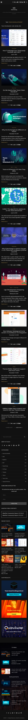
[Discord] (24, 2)
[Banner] (14, 628)
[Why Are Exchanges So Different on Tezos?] (14, 117)
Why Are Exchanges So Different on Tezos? (14, 130)
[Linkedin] (7, 445)
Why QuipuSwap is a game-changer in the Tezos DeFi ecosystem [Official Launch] (14, 250)
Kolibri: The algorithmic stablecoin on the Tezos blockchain (14, 209)
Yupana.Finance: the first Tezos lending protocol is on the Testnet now (18, 683)
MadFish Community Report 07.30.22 (13, 513)
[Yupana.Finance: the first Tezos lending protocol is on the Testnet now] (5, 683)
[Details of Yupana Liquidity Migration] (21, 528)
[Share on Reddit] (14, 65)
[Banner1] (14, 589)
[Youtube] (17, 2)
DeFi (12, 167)
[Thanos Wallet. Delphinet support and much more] (14, 356)
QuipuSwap (14, 48)
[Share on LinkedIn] (13, 65)
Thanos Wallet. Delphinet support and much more (14, 369)
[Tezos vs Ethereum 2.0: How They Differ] (14, 156)
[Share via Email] (19, 65)
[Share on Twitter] (11, 65)
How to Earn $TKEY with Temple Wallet (6, 534)
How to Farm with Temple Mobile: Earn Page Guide (7, 550)
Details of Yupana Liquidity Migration (20, 534)
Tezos (16, 167)
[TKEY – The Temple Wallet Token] (21, 559)
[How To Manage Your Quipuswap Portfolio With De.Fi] (14, 37)
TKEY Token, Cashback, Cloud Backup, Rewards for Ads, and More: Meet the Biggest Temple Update (7, 568)
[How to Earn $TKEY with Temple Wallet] (7, 528)
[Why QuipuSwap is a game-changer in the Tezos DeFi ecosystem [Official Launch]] (14, 235)
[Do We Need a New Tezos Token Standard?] (14, 77)
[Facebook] (2, 445)
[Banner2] (14, 609)
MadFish (14, 459)
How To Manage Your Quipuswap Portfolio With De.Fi (14, 51)
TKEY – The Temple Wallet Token (20, 565)
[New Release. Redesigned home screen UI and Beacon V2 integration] (14, 318)
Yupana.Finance (14, 481)
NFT (14, 462)
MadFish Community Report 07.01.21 (13, 515)
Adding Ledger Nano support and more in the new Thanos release (14, 409)
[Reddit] (22, 2)
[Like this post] (8, 65)
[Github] (19, 2)
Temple (14, 366)
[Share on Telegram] (18, 65)
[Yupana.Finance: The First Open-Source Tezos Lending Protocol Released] (5, 692)
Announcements (14, 453)
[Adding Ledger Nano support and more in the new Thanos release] (14, 395)
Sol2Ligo (14, 469)
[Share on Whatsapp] (16, 65)
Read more (4, 63)
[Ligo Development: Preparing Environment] (14, 276)
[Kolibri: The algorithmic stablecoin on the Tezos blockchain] (14, 196)
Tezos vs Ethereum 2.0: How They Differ (14, 170)
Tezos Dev (14, 88)
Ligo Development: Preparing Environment (14, 290)
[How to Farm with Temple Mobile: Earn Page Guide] (7, 542)
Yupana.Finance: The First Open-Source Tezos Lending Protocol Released (18, 692)
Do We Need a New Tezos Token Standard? (14, 91)
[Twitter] (14, 2)
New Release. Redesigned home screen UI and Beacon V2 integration (14, 332)
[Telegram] (20, 2)
